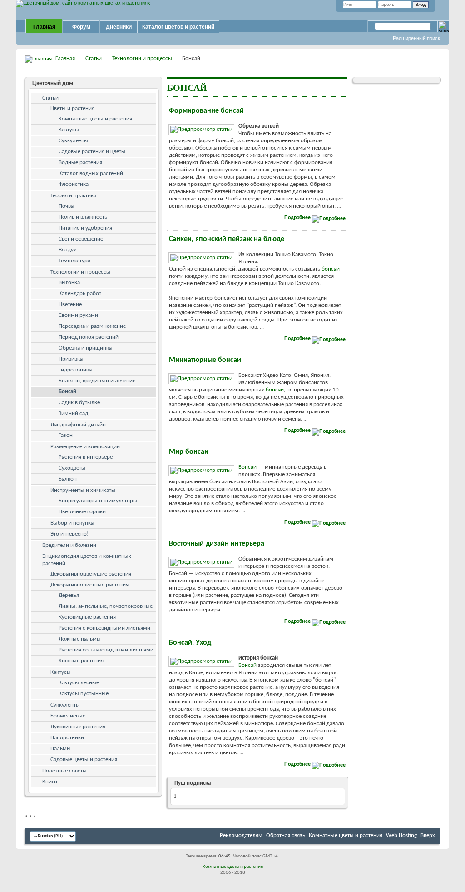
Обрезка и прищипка (85, 348)
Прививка (71, 359)
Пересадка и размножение (92, 326)
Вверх (427, 835)
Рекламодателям (241, 835)
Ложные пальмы (80, 639)
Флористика (74, 184)
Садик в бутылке (79, 403)
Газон (66, 435)
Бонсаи (247, 467)
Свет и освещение (81, 239)
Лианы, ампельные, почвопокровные (106, 606)
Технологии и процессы (142, 58)
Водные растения (80, 162)
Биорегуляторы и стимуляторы (98, 501)
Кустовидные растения (87, 617)
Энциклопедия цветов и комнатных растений (86, 559)
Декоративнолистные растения (89, 585)
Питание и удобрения (85, 228)
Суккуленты (73, 141)
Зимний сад (73, 413)
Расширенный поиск (416, 38)
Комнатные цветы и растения (95, 119)
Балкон (68, 479)
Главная (44, 27)
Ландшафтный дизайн (78, 425)
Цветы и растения (72, 108)
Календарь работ (80, 293)
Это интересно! (69, 534)
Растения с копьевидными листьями (104, 628)
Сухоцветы (72, 468)
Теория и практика (73, 196)
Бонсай (247, 665)
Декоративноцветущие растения (90, 574)
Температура (74, 261)
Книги (49, 782)
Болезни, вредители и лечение (97, 381)
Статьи (93, 58)
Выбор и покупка (72, 523)
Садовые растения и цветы (92, 152)
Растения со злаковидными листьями (106, 650)
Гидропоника (75, 370)
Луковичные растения (77, 727)
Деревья (69, 595)
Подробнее (298, 217)
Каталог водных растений (91, 173)
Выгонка (69, 283)
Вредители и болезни (69, 545)
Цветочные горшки (82, 512)
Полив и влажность (83, 217)
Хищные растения (81, 661)
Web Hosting (401, 835)
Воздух (67, 250)
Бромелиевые (67, 716)
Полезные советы (64, 771)
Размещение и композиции (85, 447)
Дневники (119, 27)
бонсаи (331, 269)
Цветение (70, 304)
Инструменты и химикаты (82, 490)
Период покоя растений (89, 337)
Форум (81, 27)
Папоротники (67, 738)
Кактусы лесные (79, 683)
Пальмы (60, 749)
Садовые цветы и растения (83, 759)
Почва (66, 206)
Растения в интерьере (86, 457)
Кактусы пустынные (84, 694)
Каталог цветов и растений (178, 27)
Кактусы (69, 130)
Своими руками (78, 315)
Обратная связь (285, 835)
